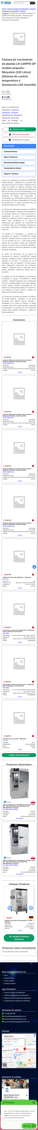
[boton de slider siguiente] (29, 907)
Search (33, 3)
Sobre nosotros (9, 981)
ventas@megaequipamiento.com (15, 1016)
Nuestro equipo (9, 978)
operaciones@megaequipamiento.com (17, 1021)
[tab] (19, 146)
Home (4, 9)
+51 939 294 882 (9, 1013)
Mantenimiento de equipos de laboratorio (17, 998)
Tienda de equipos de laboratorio (17, 9)
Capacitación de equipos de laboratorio (17, 1001)
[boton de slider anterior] (8, 907)
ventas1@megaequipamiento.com (15, 1019)
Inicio (6, 975)
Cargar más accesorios (19, 755)
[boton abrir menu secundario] (34, 567)
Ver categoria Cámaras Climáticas (19, 937)
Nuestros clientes (9, 983)
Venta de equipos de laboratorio (14, 992)
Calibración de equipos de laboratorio (16, 995)
